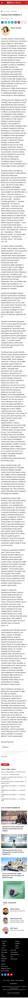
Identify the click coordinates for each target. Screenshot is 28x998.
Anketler (3, 964)
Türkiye (17, 947)
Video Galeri (4, 952)
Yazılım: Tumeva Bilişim (13, 993)
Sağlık (16, 945)
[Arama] (26, 3)
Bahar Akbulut (14, 11)
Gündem (17, 941)
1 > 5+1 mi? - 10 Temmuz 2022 (10, 774)
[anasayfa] (1, 11)
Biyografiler (4, 958)
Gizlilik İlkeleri (13, 983)
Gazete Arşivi (13, 959)
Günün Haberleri (14, 954)
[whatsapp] (9, 22)
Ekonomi (4, 941)
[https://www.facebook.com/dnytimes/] (2, 975)
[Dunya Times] (14, 3)
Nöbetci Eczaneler (5, 968)
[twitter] (5, 22)
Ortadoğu (17, 943)
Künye (8, 980)
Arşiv (11, 956)
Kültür (3, 943)
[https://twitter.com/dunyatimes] (5, 975)
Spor (3, 947)
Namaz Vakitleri (5, 970)
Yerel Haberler (14, 952)
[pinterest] (19, 22)
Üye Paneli (13, 950)
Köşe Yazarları (7, 11)
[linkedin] (15, 22)
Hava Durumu (4, 966)
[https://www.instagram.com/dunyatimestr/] (8, 975)
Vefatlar (3, 960)
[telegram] (12, 22)
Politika (4, 945)
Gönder (5, 764)
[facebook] (2, 22)
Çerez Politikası (19, 980)
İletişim (12, 980)
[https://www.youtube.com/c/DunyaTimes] (11, 975)
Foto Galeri (4, 950)
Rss (5, 980)
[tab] (5, 747)
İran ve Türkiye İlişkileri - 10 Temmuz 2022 (13, 772)
